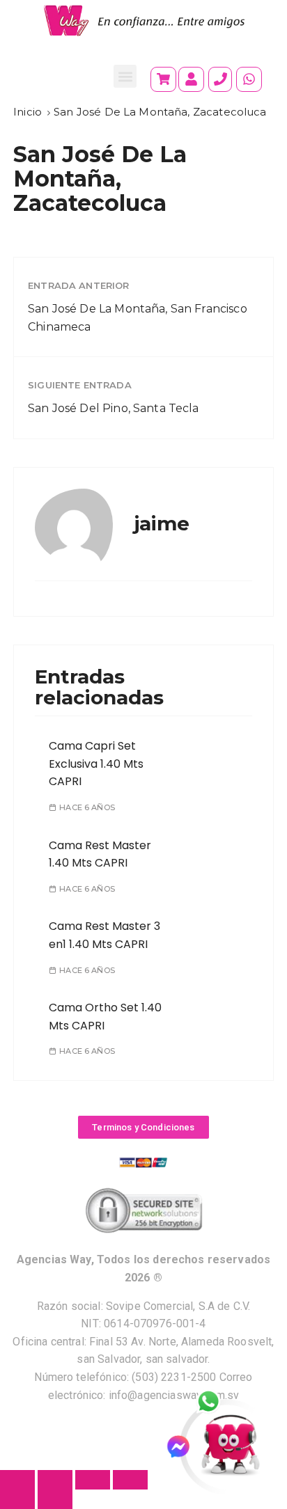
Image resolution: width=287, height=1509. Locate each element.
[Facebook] (184, 1447)
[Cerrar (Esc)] (130, 1480)
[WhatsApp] (216, 1402)
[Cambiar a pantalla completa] (55, 1480)
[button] (125, 76)
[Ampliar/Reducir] (17, 1480)
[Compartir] (92, 1480)
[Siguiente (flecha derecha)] (55, 1499)
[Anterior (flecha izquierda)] (17, 1499)
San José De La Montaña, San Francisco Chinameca (137, 317)
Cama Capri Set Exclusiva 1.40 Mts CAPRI (96, 763)
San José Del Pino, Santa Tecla (113, 408)
